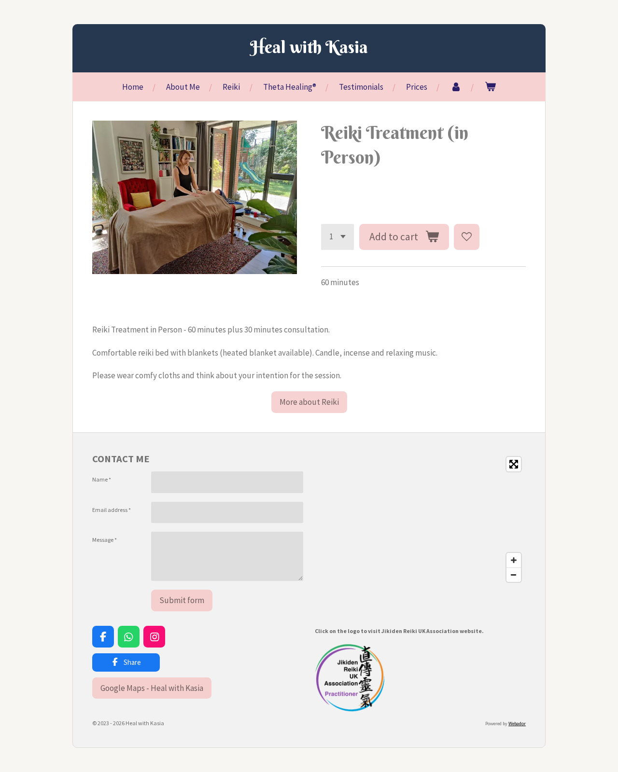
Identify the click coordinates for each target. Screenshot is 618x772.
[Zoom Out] (513, 574)
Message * (104, 539)
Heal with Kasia (309, 47)
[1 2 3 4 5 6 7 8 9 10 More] (337, 236)
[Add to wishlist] (466, 236)
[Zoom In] (513, 560)
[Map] (420, 519)
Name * (101, 479)
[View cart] (490, 87)
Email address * (111, 509)
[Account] (455, 87)
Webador (517, 723)
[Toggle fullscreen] (513, 464)
